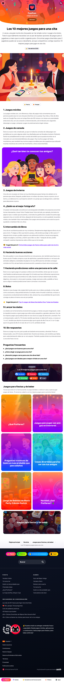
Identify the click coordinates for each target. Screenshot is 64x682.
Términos (5, 658)
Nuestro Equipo (7, 651)
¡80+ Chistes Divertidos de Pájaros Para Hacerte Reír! (19, 614)
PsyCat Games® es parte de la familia (46, 669)
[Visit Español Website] (11, 629)
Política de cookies (8, 666)
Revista (26, 542)
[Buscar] (61, 3)
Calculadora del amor (40, 593)
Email (44, 378)
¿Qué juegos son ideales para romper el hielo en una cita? (26, 358)
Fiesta (5, 574)
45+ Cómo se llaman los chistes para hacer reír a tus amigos (21, 617)
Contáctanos (6, 648)
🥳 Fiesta (27, 104)
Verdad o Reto (7, 578)
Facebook (21, 374)
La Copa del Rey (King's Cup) (11, 593)
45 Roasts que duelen (9, 611)
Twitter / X (45, 374)
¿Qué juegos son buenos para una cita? (19, 348)
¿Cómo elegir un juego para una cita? (18, 352)
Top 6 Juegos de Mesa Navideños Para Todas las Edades (38, 302)
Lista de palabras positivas (10, 608)
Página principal (14, 542)
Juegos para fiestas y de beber (43, 542)
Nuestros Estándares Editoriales (12, 655)
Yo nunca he (6, 581)
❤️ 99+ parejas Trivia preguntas (12, 606)
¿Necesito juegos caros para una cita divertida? (22, 355)
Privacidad (5, 662)
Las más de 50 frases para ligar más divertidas (17, 603)
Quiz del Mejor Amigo (40, 578)
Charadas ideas (7, 587)
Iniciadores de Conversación (14, 599)
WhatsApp (24, 378)
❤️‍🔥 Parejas (36, 104)
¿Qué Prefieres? (7, 590)
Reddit (35, 378)
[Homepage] (3, 3)
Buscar (22, 562)
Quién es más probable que (10, 584)
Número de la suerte (39, 584)
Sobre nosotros (7, 645)
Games (36, 574)
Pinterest (33, 374)
